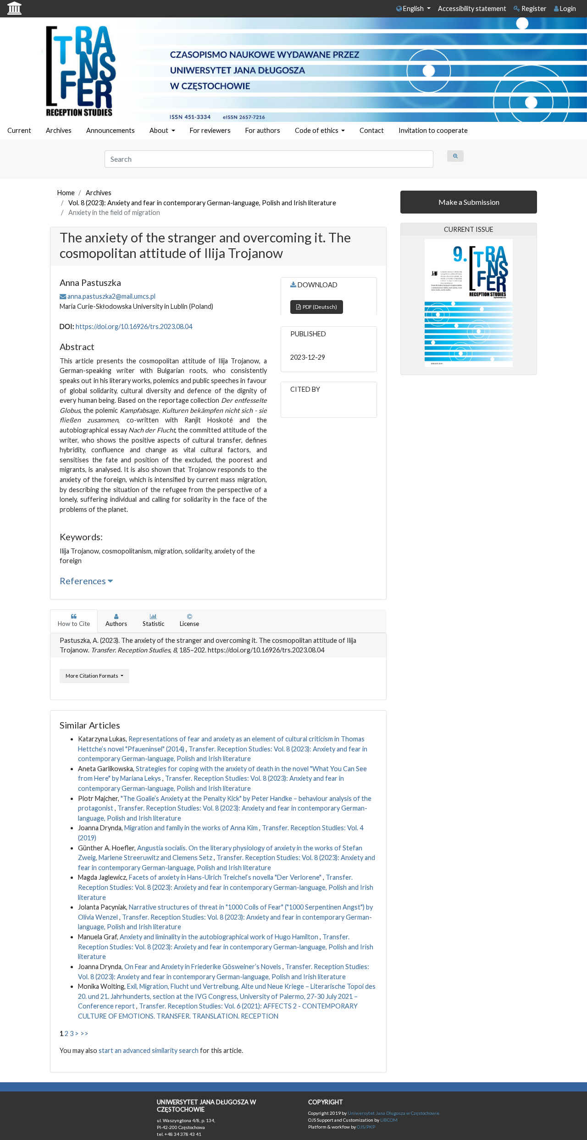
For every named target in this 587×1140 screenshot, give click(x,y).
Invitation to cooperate (433, 130)
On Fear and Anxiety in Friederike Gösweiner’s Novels (203, 966)
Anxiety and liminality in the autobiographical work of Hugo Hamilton (220, 937)
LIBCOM (389, 1120)
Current (19, 130)
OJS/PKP (365, 1126)
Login (567, 8)
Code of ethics (317, 130)
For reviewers (210, 130)
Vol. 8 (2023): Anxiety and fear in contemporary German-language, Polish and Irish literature (202, 203)
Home (66, 193)
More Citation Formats (92, 676)
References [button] (84, 580)
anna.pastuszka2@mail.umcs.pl (111, 296)
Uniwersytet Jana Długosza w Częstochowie (393, 1113)
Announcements (110, 130)
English (413, 8)
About (160, 130)
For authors (262, 130)
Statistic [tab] (153, 623)
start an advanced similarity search (149, 1050)
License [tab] (189, 623)
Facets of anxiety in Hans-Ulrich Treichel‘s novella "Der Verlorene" (226, 877)
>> (84, 1033)
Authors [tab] (116, 623)
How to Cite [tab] (74, 623)
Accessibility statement (472, 8)
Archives (59, 130)
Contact (372, 130)
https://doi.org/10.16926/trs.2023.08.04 (134, 326)
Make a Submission (468, 201)
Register (533, 8)
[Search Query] (455, 156)
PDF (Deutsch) (319, 307)
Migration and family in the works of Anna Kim (191, 828)
